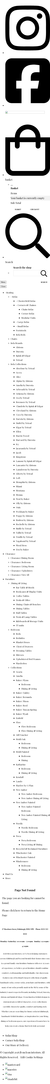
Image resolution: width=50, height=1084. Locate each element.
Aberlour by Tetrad (25, 368)
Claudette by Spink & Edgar (29, 406)
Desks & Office (23, 600)
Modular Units (28, 317)
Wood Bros (21, 545)
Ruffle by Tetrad (23, 528)
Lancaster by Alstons (26, 465)
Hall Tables (21, 612)
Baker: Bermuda (24, 697)
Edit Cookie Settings (32, 1057)
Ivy (17, 444)
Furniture (10, 579)
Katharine (21, 764)
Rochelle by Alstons (25, 524)
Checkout (34, 209)
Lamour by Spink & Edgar (29, 461)
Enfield (19, 718)
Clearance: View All (20, 574)
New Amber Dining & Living (35, 798)
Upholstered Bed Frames (28, 659)
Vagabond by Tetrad (26, 541)
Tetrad (19, 360)
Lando (19, 781)
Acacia (19, 671)
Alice (18, 376)
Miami (19, 486)
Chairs (14, 338)
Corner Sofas (27, 313)
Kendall (19, 777)
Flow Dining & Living (31, 730)
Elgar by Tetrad (23, 427)
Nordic (19, 823)
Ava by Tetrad (22, 397)
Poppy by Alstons (24, 515)
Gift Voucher (22, 735)
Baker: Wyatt (22, 713)
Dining (24, 760)
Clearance (10, 553)
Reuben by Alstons (25, 520)
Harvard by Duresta (25, 440)
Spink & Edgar (23, 355)
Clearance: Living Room (22, 566)
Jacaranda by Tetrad (26, 448)
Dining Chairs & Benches (28, 604)
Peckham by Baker (25, 511)
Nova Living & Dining (31, 844)
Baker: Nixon (22, 701)
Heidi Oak (20, 739)
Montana (20, 490)
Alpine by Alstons (24, 381)
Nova (18, 836)
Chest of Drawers (24, 646)
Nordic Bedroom (29, 827)
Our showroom (42, 973)
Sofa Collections (18, 364)
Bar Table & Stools (25, 587)
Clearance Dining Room (22, 558)
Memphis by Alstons (25, 482)
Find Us (9, 874)
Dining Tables (22, 608)
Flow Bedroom (28, 726)
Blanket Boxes (23, 642)
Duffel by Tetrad (24, 423)
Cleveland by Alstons (26, 410)
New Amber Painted (25, 802)
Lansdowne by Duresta (27, 469)
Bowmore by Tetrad (25, 402)
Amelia (19, 676)
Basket (18, 209)
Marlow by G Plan (24, 785)
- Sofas (14, 296)
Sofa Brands (16, 343)
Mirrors (20, 655)
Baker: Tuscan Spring (26, 709)
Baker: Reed (22, 705)
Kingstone (21, 456)
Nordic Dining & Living (32, 831)
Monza (19, 494)
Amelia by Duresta (24, 385)
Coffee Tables (22, 596)
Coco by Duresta (24, 414)
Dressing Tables (23, 650)
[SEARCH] (44, 273)
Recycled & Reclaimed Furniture (32, 848)
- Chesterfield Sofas (25, 301)
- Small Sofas (22, 326)
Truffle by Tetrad (24, 537)
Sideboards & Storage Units (29, 621)
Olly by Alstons (23, 503)
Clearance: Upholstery (22, 570)
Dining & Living (29, 688)
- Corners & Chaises (26, 305)
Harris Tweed (22, 435)
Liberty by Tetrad (24, 473)
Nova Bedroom (28, 840)
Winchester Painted (25, 857)
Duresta (20, 351)
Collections (16, 667)
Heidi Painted (22, 751)
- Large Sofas (22, 322)
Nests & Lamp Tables (26, 617)
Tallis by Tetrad (23, 532)
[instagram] (27, 52)
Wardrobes (21, 663)
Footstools (21, 330)
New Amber (21, 789)
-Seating (9, 292)
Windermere (22, 861)
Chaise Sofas (27, 309)
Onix (18, 507)
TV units (20, 625)
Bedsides (20, 638)
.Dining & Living (19, 583)
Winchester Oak (23, 852)
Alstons (19, 347)
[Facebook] (27, 105)
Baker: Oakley (22, 692)
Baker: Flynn (22, 680)
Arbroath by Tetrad (25, 389)
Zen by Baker (22, 549)
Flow (18, 722)
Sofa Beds (20, 334)
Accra (19, 372)
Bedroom (15, 629)
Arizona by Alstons (25, 393)
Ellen (18, 431)
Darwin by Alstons (24, 419)
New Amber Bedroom (31, 793)
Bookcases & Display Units (29, 591)
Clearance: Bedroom (21, 562)
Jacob (18, 452)
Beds (18, 633)
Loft (18, 478)
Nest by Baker (22, 499)
